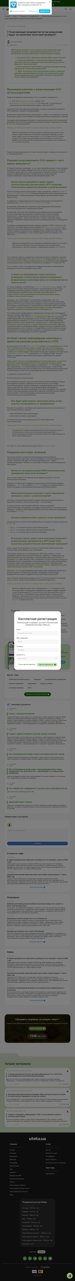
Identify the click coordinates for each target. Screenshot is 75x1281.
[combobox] (37, 658)
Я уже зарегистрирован (27, 664)
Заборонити (33, 11)
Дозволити (44, 11)
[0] (70, 1276)
